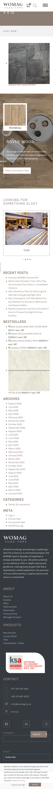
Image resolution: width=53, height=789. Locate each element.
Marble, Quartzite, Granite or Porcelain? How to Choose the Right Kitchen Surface (28, 312)
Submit (36, 734)
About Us (8, 596)
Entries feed (14, 518)
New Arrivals (9, 632)
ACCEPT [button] (35, 785)
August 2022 (15, 431)
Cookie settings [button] (18, 784)
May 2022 (13, 441)
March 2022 (14, 448)
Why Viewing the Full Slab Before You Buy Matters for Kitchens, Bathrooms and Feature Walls (27, 302)
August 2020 (15, 472)
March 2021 (14, 458)
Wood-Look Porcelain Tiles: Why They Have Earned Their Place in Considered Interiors (28, 284)
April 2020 (13, 486)
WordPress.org (15, 525)
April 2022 (13, 445)
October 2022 (15, 424)
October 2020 (15, 465)
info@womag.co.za (21, 704)
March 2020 (14, 490)
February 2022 (15, 452)
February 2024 (15, 417)
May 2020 (13, 483)
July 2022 (13, 434)
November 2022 (16, 420)
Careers (7, 599)
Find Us (15, 711)
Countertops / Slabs (13, 643)
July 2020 (13, 476)
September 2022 (16, 427)
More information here (17, 170)
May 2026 (13, 410)
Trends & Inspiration (19, 504)
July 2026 (13, 407)
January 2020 (15, 493)
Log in (11, 515)
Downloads (9, 610)
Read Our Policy (18, 781)
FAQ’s (6, 603)
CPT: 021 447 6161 (19, 688)
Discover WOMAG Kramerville (23, 277)
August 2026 (15, 403)
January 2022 (15, 455)
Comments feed (16, 522)
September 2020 (16, 469)
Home (6, 31)
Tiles (5, 639)
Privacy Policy (10, 613)
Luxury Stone (10, 636)
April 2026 (13, 414)
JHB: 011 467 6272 (20, 696)
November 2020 (16, 462)
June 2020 (13, 479)
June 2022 (13, 438)
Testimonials (10, 606)
